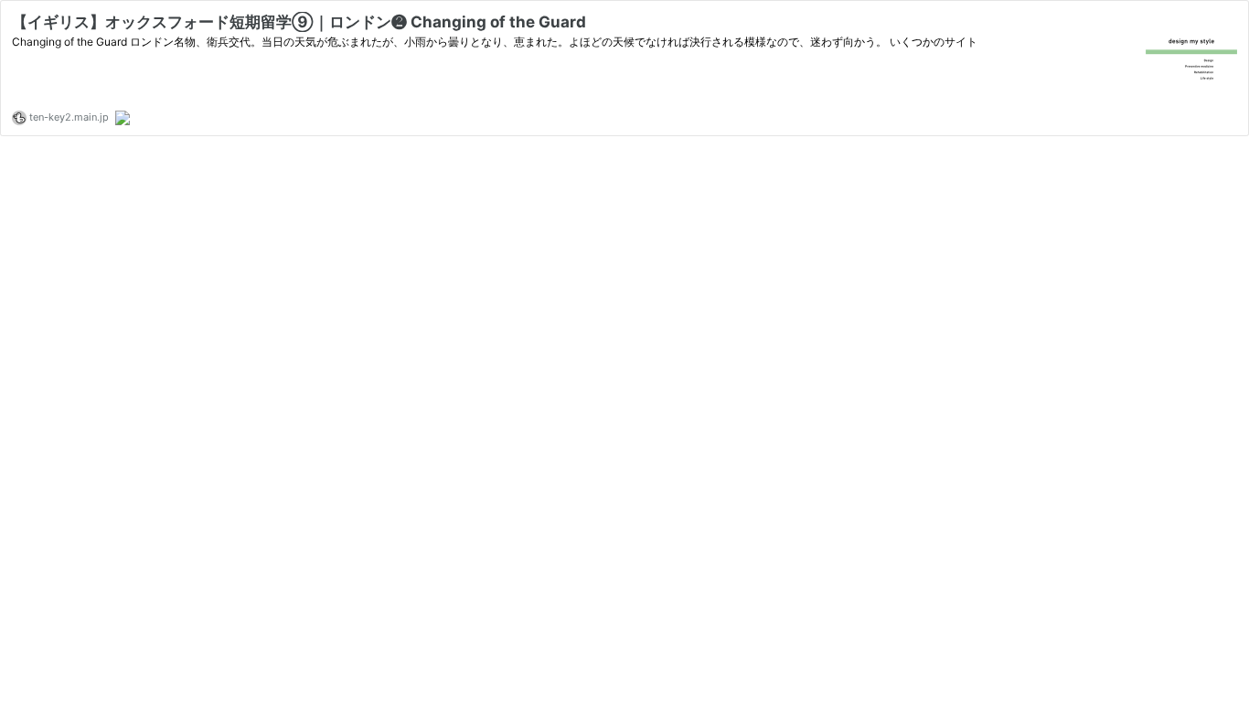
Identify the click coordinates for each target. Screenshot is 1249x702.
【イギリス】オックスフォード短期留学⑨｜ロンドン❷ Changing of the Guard (299, 22)
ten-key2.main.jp (68, 117)
